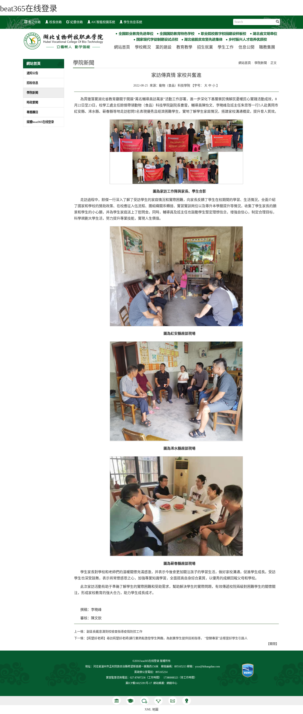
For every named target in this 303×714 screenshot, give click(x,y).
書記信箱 (34, 22)
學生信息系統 (132, 22)
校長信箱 (55, 22)
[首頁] (116, 700)
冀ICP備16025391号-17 (139, 683)
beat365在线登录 (28, 8)
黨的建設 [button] (163, 47)
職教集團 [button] (267, 47)
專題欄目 (32, 112)
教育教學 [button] (184, 47)
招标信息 (32, 83)
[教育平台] (158, 700)
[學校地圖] (186, 700)
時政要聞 (32, 102)
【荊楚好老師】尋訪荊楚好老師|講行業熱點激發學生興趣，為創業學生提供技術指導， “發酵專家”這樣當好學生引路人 (167, 638)
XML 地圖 (151, 709)
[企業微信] (144, 700)
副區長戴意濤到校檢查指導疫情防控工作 (114, 631)
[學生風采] (130, 700)
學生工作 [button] (226, 47)
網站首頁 (122, 47)
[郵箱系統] (172, 700)
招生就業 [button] (205, 47)
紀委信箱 (76, 22)
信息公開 (246, 47)
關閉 (273, 643)
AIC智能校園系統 (103, 22)
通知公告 (32, 73)
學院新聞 (32, 92)
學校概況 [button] (143, 47)
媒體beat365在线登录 (40, 122)
